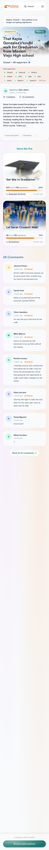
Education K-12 (10, 32)
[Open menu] (42, 6)
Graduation (27, 135)
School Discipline (12, 135)
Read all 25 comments (24, 453)
